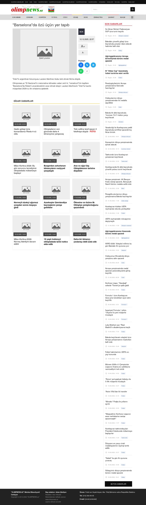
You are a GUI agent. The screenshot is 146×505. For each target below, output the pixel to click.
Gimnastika (98, 17)
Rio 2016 (117, 2)
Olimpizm (42, 17)
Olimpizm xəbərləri (17, 2)
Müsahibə (102, 2)
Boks (86, 17)
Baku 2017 (132, 2)
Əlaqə (122, 17)
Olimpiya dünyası (81, 2)
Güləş (75, 17)
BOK (26, 2)
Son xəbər (16, 17)
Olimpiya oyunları (55, 2)
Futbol (54, 17)
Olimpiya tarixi (43, 2)
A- (83, 52)
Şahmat (111, 17)
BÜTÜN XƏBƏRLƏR (118, 484)
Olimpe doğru (92, 2)
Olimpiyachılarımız (68, 2)
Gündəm (29, 17)
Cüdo (65, 17)
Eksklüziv (110, 2)
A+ (83, 46)
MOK (35, 2)
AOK (31, 2)
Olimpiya (124, 2)
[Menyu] (132, 17)
